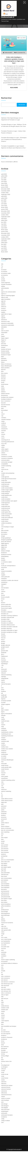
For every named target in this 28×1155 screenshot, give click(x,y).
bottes (3, 388)
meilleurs (3, 752)
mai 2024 (3, 224)
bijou (2, 356)
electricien (4, 567)
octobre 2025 (4, 192)
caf (2, 412)
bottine (3, 390)
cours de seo (4, 469)
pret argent (4, 863)
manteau (3, 728)
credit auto (4, 480)
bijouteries (4, 360)
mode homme (5, 769)
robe (2, 924)
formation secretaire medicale (9, 626)
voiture (3, 1096)
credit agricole (5, 476)
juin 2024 (3, 222)
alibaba (3, 303)
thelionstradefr (8, 52)
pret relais (4, 900)
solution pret (4, 1009)
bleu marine (4, 373)
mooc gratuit (4, 776)
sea (2, 957)
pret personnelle (5, 896)
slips (2, 1002)
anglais (3, 312)
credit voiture (4, 521)
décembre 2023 (5, 233)
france (3, 639)
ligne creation (5, 710)
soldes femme (5, 1006)
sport (2, 1013)
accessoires (4, 275)
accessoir (3, 269)
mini (2, 761)
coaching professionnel (7, 441)
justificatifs (4, 697)
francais (3, 637)
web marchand (5, 1109)
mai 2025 (3, 202)
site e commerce (5, 976)
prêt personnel (5, 893)
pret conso (4, 876)
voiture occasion (5, 1098)
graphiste (3, 652)
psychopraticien (5, 913)
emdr (2, 569)
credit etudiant (5, 493)
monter (3, 774)
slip (2, 1000)
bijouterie (3, 358)
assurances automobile (7, 325)
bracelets (3, 406)
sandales (3, 956)
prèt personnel (5, 895)
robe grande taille (6, 930)
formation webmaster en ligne (9, 630)
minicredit (4, 763)
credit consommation (7, 488)
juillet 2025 (4, 198)
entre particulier (5, 576)
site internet (4, 980)
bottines (3, 391)
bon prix (3, 378)
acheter (3, 280)
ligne (2, 708)
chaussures (4, 428)
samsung (3, 952)
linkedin (3, 715)
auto (2, 329)
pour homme (4, 850)
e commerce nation (6, 562)
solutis (3, 1011)
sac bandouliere (5, 943)
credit (2, 475)
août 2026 (4, 174)
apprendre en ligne (6, 314)
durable (3, 560)
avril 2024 (4, 226)
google (3, 643)
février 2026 (4, 185)
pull (2, 917)
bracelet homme (5, 404)
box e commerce (5, 401)
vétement (3, 1081)
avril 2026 (4, 181)
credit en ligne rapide (7, 489)
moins (3, 771)
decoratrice (4, 534)
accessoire (4, 271)
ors (2, 795)
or (1, 793)
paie (2, 804)
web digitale (4, 1107)
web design (4, 1104)
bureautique (4, 410)
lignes (3, 711)
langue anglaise (5, 704)
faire (2, 593)
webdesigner (4, 1111)
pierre (2, 824)
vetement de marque (6, 1085)
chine (2, 432)
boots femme (4, 384)
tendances (4, 1039)
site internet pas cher (7, 983)
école (2, 563)
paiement (3, 806)
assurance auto (5, 321)
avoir (2, 334)
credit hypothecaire (6, 495)
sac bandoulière (5, 941)
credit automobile (6, 482)
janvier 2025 (4, 209)
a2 (2, 267)
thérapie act (4, 1052)
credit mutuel (4, 504)
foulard (3, 634)
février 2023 (4, 252)
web (2, 1102)
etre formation (5, 587)
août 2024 (4, 218)
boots (2, 382)
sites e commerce (6, 993)
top (2, 1057)
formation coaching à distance (9, 615)
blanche (3, 369)
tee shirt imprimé (5, 1033)
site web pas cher (6, 991)
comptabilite (4, 464)
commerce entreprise (7, 458)
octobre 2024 (4, 215)
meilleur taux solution (7, 748)
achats (3, 279)
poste (2, 843)
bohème (3, 377)
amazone (3, 310)
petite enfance (5, 822)
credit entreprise (5, 491)
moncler (3, 772)
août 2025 (4, 196)
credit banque (5, 486)
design (3, 536)
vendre (3, 1070)
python (3, 919)
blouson (3, 375)
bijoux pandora (5, 367)
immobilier (4, 671)
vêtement (3, 1083)
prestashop (4, 856)
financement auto (6, 606)
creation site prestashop (7, 473)
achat (2, 277)
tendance (3, 1035)
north (2, 787)
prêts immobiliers (6, 906)
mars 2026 (4, 183)
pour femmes (4, 848)
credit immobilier (5, 499)
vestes (3, 1080)
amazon (3, 308)
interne (3, 682)
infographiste (4, 678)
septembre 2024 (5, 216)
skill (2, 996)
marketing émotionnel (7, 735)
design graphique (6, 538)
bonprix (3, 380)
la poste (3, 702)
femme (3, 595)
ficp (2, 600)
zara (2, 1122)
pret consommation (6, 878)
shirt (2, 969)
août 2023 (4, 240)
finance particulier (6, 604)
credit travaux (5, 519)
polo (2, 839)
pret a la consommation (7, 859)
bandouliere (4, 345)
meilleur (3, 745)
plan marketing (5, 832)
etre (2, 586)
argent (3, 316)
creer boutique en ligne (7, 526)
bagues (3, 341)
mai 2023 (3, 246)
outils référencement (6, 798)
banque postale (5, 353)
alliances (3, 306)
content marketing (6, 465)
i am (2, 665)
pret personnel (5, 891)
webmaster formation (7, 1115)
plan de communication (7, 830)
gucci (2, 654)
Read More (14, 87)
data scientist (4, 530)
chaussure (4, 427)
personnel (4, 819)
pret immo (4, 882)
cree (2, 525)
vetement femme (5, 1087)
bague (3, 336)
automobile (4, 332)
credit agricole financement (8, 478)
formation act (4, 613)
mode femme (4, 765)
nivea (2, 784)
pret (2, 858)
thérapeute (4, 1048)
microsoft (3, 758)
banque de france (6, 349)
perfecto (3, 815)
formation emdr (5, 619)
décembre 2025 (5, 189)
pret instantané (5, 887)
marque (3, 737)
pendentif (3, 813)
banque (3, 347)
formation (3, 610)
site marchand (5, 985)
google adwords (5, 645)
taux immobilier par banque (8, 1026)
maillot (3, 719)
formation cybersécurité (7, 617)
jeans (2, 689)
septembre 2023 (5, 239)
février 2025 (4, 207)
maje (2, 726)
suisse (3, 1015)
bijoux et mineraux (6, 364)
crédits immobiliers (6, 523)
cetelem (3, 425)
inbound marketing (6, 674)
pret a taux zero (5, 861)
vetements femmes (6, 1094)
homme (3, 658)
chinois (3, 434)
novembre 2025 (5, 190)
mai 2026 (3, 179)
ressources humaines (7, 922)
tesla (2, 1044)
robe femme (4, 928)
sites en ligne (4, 994)
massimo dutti (5, 741)
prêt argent (4, 865)
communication (5, 460)
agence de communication (8, 292)
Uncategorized (5, 1065)
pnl (2, 835)
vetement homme (6, 1089)
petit (2, 821)
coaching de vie (5, 439)
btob (2, 408)
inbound (3, 673)
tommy (3, 1054)
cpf (2, 471)
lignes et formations (6, 713)
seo (2, 967)
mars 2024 (4, 227)
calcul (2, 414)
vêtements (4, 1092)
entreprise (4, 578)
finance (3, 602)
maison (3, 724)
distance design (5, 550)
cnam (2, 436)
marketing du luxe (6, 734)
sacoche (3, 948)
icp (2, 667)
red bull (3, 920)
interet (3, 680)
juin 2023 (3, 244)
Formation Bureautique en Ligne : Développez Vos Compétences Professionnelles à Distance (14, 139)
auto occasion (5, 330)
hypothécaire (4, 661)
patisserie (4, 811)
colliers (3, 452)
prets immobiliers (6, 904)
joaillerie (3, 691)
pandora (3, 808)
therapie (3, 1050)
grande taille (4, 650)
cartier (3, 421)
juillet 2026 (4, 176)
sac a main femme (6, 939)
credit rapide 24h (5, 512)
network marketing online (8, 780)
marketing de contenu (7, 732)
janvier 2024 (4, 231)
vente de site (4, 1074)
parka (2, 809)
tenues (3, 1043)
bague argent (4, 338)
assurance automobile (7, 323)
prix (2, 908)
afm (2, 290)
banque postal (5, 351)
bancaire (3, 343)
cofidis (3, 445)
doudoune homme (6, 554)
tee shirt (3, 1030)
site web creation (5, 989)
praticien (3, 854)
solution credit (5, 1007)
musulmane (4, 778)
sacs (2, 950)
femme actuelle (5, 597)
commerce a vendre (6, 456)
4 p (2, 266)
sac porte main (5, 946)
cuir (2, 528)
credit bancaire (5, 484)
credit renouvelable (6, 513)
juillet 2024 (4, 220)
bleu (2, 371)
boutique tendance (6, 399)
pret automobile (5, 872)
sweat (2, 1017)
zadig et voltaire (5, 1120)
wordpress (4, 1117)
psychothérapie (5, 915)
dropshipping (4, 556)
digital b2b (4, 545)
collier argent (4, 449)
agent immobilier (5, 299)
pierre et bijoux (5, 826)
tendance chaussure (6, 1037)
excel (2, 589)
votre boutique (5, 1100)
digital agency (5, 543)
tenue (2, 1041)
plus (2, 834)
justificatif (3, 695)
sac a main (4, 937)
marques (3, 739)
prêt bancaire (4, 874)
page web (4, 802)
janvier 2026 (4, 187)
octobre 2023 (4, 237)
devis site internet (6, 541)
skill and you (4, 998)
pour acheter (4, 845)
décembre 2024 (5, 211)
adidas (3, 286)
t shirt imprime (5, 1020)
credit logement (5, 502)
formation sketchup (6, 628)
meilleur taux (4, 747)
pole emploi (4, 837)
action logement (5, 282)
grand (2, 649)
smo (2, 1004)
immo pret (4, 669)
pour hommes (5, 852)
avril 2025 (4, 203)
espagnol (3, 584)
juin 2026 (3, 178)
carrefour (3, 417)
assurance (4, 319)
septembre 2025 (5, 194)
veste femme (4, 1078)
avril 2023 (4, 248)
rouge (2, 933)
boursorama (4, 395)
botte (2, 386)
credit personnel (5, 508)
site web (3, 987)
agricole (3, 301)
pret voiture (4, 902)
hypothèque (4, 663)
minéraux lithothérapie (7, 760)
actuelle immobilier (6, 284)
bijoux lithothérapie (6, 366)
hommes (3, 660)
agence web (4, 297)
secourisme (4, 961)
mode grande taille (6, 767)
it (1, 686)
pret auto (3, 869)
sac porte (3, 945)
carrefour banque (6, 419)
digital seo (4, 547)
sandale (3, 954)
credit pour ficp (5, 510)
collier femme (5, 451)
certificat (3, 423)
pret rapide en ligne (6, 898)
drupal (3, 558)
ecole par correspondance (8, 565)
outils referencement (6, 800)
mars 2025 (4, 205)
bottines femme (5, 393)
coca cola (3, 443)
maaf (2, 717)
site (2, 974)
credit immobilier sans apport (9, 501)
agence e (3, 293)
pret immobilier (5, 883)
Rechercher (6, 98)
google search (5, 647)
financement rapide (6, 608)
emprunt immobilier (6, 571)
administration (5, 288)
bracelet (3, 402)
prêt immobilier (5, 885)
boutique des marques (7, 397)
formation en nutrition (7, 623)
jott (2, 693)
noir (2, 785)
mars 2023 (4, 250)
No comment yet (20, 52)
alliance (3, 304)
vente (2, 1072)
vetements (4, 1091)
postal (3, 841)
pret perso (4, 889)
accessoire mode (6, 273)
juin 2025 (3, 200)
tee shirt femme (5, 1031)
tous (2, 1059)
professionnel (5, 909)
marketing (4, 730)
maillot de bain (5, 721)
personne (3, 817)
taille (2, 1022)
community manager (6, 462)
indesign (3, 676)
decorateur (4, 532)
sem (2, 965)
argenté (3, 317)
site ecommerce (5, 978)
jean (2, 687)
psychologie (4, 911)
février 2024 (4, 229)
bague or (3, 340)
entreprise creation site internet (9, 580)
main (2, 723)
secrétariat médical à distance (9, 963)
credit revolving (5, 515)
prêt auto (3, 871)
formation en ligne (6, 621)
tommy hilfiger (5, 1055)
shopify (3, 970)
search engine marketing (8, 959)
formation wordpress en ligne (9, 632)
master (3, 743)
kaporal (3, 698)
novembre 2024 (5, 213)
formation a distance (6, 612)
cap (2, 415)
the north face (5, 1046)
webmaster (4, 1113)
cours (2, 467)
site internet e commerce (8, 982)
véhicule (3, 1068)
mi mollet (3, 756)
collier (3, 447)
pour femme (4, 846)
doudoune (4, 552)
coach (3, 438)
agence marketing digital (8, 295)
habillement (4, 656)
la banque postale (6, 700)
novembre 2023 (5, 235)
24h (2, 264)
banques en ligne (6, 354)
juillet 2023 (4, 242)
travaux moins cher (6, 1061)
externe (3, 591)
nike (2, 782)
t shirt (2, 1018)
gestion (3, 641)
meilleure (3, 750)
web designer (5, 1105)
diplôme (3, 549)
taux (2, 1024)
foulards (3, 636)
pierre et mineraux (6, 828)
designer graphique (6, 539)
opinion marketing (6, 791)
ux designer (4, 1067)
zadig (2, 1118)
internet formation (6, 684)
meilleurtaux (4, 754)
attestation (4, 327)
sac (2, 935)
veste (2, 1076)
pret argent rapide (6, 867)
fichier (3, 599)
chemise (3, 430)
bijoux (3, 362)
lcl (1, 706)
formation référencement (8, 624)
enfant (3, 573)
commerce (4, 454)
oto (2, 797)
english (3, 575)
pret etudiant (4, 880)
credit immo (4, 497)
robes (2, 932)
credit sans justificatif (7, 517)
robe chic (3, 926)
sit (1, 972)
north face (4, 789)
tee (2, 1028)
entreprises (4, 582)
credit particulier (5, 506)
